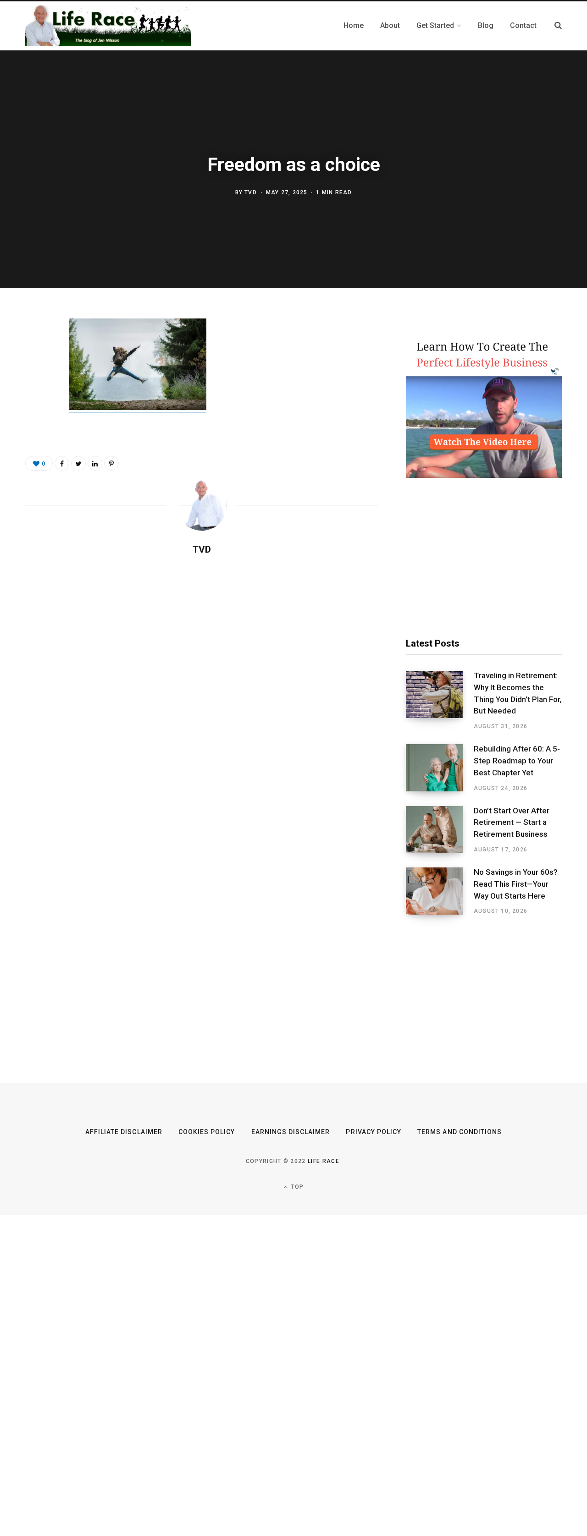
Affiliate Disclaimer (123, 1132)
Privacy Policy (373, 1132)
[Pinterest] (34, 401)
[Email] (34, 425)
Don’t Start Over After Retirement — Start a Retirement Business (511, 822)
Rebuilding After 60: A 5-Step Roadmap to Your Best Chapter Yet (517, 760)
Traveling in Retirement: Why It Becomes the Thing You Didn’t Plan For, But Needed (518, 693)
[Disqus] (201, 680)
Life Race (323, 1161)
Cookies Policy (206, 1132)
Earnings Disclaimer (290, 1132)
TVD (250, 192)
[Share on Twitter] (34, 376)
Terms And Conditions (459, 1132)
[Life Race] (108, 25)
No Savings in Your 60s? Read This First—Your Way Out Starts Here (516, 883)
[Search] (558, 25)
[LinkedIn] (95, 463)
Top (296, 1187)
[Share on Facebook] (34, 352)
